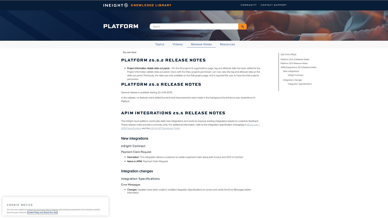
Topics (159, 44)
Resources (227, 44)
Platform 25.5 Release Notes (294, 63)
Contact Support (274, 5)
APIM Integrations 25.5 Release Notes (298, 67)
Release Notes (201, 44)
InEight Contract (295, 75)
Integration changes (292, 80)
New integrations (291, 71)
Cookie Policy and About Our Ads (42, 212)
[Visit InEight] (115, 6)
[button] (242, 26)
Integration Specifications (300, 84)
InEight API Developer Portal (164, 128)
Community (249, 5)
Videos (178, 44)
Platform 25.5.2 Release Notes (295, 59)
